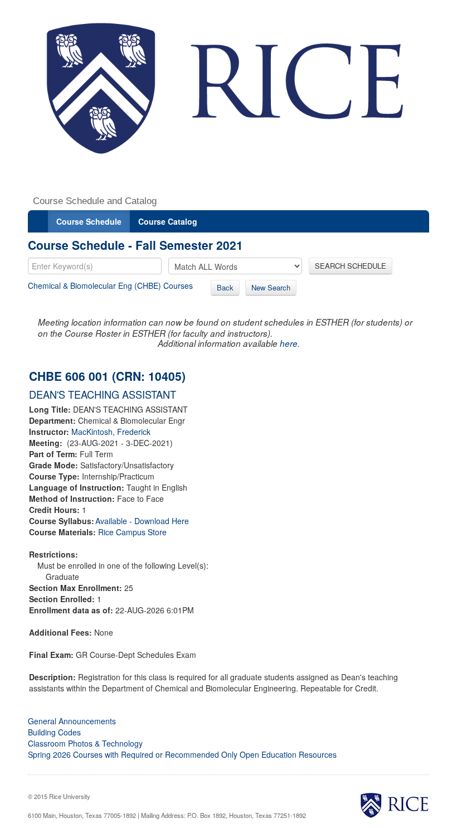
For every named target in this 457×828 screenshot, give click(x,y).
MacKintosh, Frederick (110, 431)
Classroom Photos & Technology (85, 743)
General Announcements (72, 721)
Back (225, 287)
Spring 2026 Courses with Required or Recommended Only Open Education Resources (182, 754)
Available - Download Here (142, 520)
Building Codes (54, 732)
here (289, 343)
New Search (270, 287)
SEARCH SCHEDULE (350, 265)
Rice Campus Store (132, 532)
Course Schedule (88, 221)
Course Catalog (167, 221)
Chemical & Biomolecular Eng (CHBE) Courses (110, 285)
